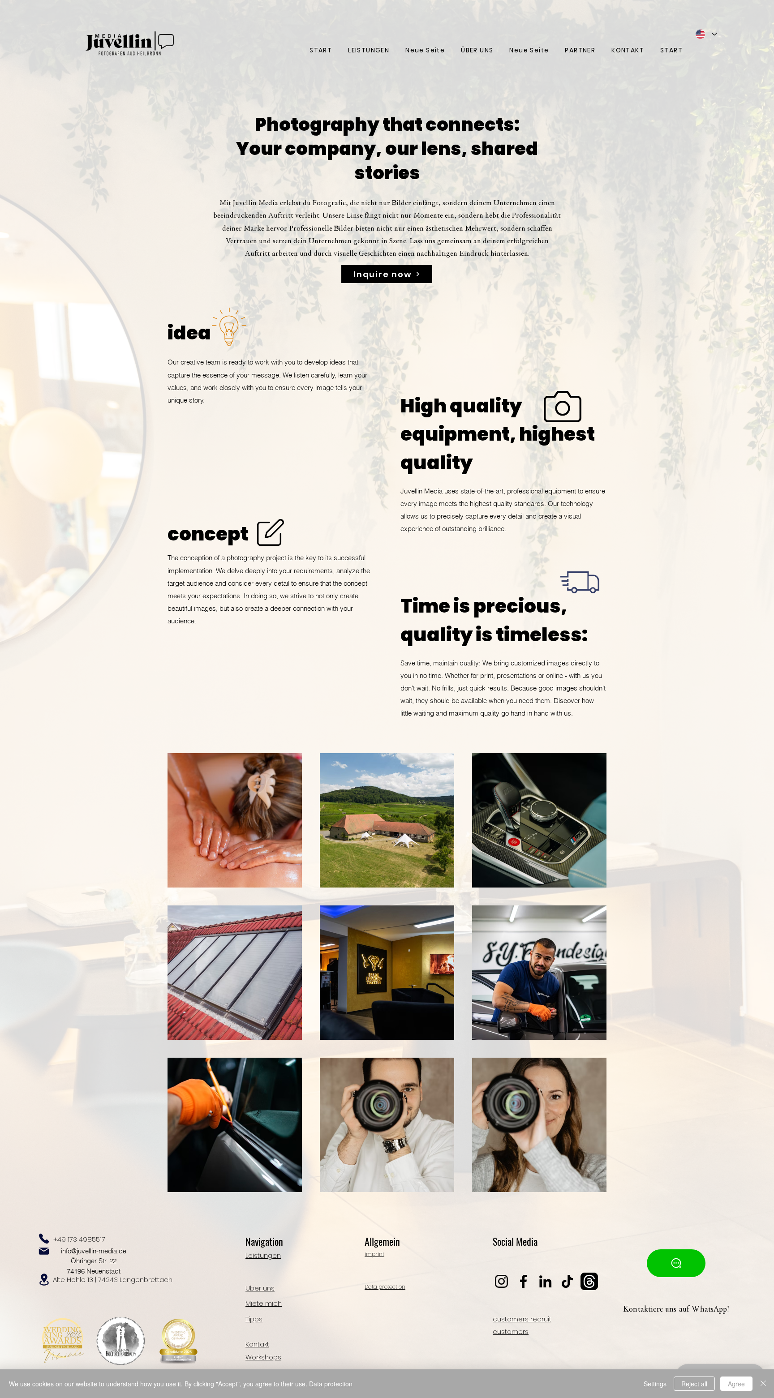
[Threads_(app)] (589, 1281)
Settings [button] (655, 1383)
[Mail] (44, 1251)
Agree (736, 1383)
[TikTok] (567, 1281)
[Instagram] (501, 1281)
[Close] (763, 1384)
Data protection (331, 1383)
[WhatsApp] (676, 1263)
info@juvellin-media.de (93, 1251)
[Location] (44, 1280)
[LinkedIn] (545, 1281)
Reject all (694, 1383)
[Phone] (44, 1238)
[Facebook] (523, 1281)
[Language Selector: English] (706, 34)
